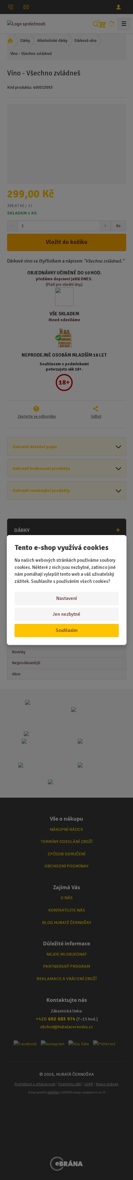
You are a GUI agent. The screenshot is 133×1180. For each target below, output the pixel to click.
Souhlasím (67, 630)
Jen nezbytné (66, 614)
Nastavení (66, 598)
